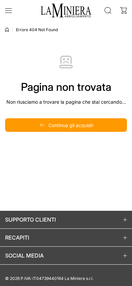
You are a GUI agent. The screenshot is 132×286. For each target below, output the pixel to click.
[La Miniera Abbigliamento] (66, 10)
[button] (123, 10)
